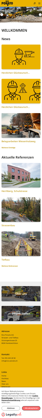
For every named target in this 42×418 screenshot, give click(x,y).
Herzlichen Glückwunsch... (16, 72)
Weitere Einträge (8, 147)
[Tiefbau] (21, 243)
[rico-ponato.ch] (7, 3)
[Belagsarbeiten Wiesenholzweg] (21, 125)
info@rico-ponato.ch (10, 361)
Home (4, 375)
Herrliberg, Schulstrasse (14, 191)
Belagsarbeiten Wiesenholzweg (18, 141)
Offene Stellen (21, 313)
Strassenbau (8, 225)
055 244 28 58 (10, 358)
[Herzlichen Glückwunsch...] (21, 57)
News (4, 381)
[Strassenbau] (21, 209)
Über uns (21, 294)
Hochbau (5, 378)
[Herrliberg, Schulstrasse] (21, 175)
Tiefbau (6, 259)
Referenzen (6, 386)
